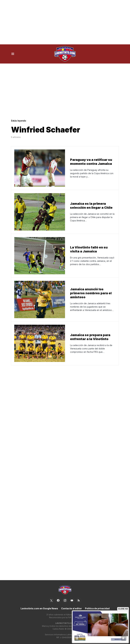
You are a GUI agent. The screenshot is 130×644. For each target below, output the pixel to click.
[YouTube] (71, 600)
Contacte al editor (71, 608)
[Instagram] (65, 600)
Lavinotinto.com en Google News (39, 608)
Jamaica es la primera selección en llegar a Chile (91, 205)
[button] (12, 54)
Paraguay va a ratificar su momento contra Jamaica (91, 162)
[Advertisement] (65, 22)
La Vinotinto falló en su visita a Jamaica (89, 249)
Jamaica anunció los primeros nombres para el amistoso (91, 293)
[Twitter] (51, 600)
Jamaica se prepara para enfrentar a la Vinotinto (90, 337)
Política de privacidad (97, 608)
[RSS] (78, 600)
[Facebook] (58, 600)
